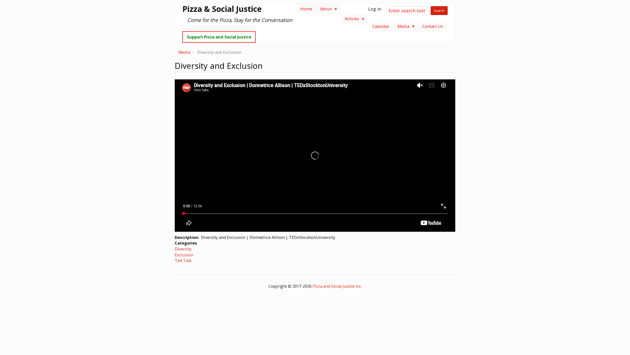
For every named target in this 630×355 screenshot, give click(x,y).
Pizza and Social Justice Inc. (337, 286)
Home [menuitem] (306, 9)
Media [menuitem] (401, 27)
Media (184, 52)
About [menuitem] (324, 10)
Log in (374, 9)
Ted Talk (183, 260)
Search (439, 10)
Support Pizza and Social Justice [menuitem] (219, 37)
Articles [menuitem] (350, 20)
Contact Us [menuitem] (432, 26)
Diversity (183, 249)
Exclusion (184, 255)
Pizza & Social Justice (222, 9)
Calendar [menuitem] (380, 26)
